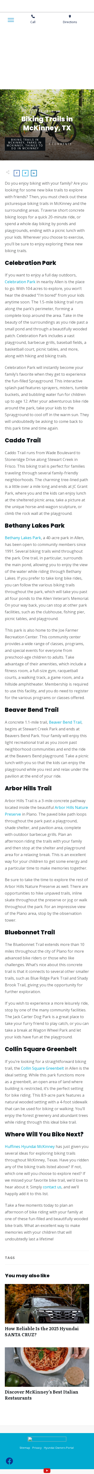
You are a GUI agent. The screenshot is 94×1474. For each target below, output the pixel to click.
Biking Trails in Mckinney (23, 141)
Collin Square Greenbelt (42, 1068)
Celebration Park (20, 281)
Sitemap (25, 1447)
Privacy (37, 1447)
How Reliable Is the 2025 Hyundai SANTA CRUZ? (47, 1313)
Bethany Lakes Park (23, 537)
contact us (51, 1187)
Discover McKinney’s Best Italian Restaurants (47, 1376)
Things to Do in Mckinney (27, 147)
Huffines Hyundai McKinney (30, 1146)
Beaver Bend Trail (64, 722)
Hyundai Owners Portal (58, 1447)
